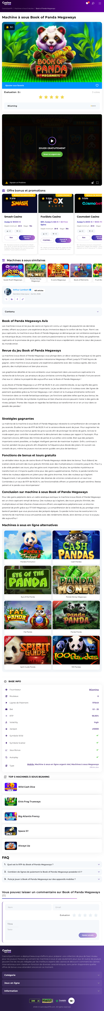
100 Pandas (76, 667)
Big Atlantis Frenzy (29, 816)
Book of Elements (81, 280)
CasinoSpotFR (7, 8)
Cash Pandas (76, 562)
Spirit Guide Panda (27, 667)
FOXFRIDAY (47, 240)
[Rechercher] (93, 3)
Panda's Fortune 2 (27, 562)
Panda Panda (76, 632)
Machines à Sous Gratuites (24, 8)
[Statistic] (92, 182)
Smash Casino (13, 216)
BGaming (12, 106)
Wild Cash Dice (26, 787)
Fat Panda (28, 632)
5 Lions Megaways (58, 280)
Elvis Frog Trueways (29, 801)
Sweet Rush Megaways (13, 280)
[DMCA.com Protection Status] (34, 1001)
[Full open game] (97, 182)
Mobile (30, 764)
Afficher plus (94, 767)
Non (11, 238)
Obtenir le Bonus (27, 237)
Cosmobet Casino (88, 216)
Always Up (24, 845)
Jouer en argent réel (52, 154)
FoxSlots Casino (51, 216)
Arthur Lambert (21, 290)
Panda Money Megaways (35, 280)
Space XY (23, 831)
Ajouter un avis (88, 935)
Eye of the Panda (28, 597)
